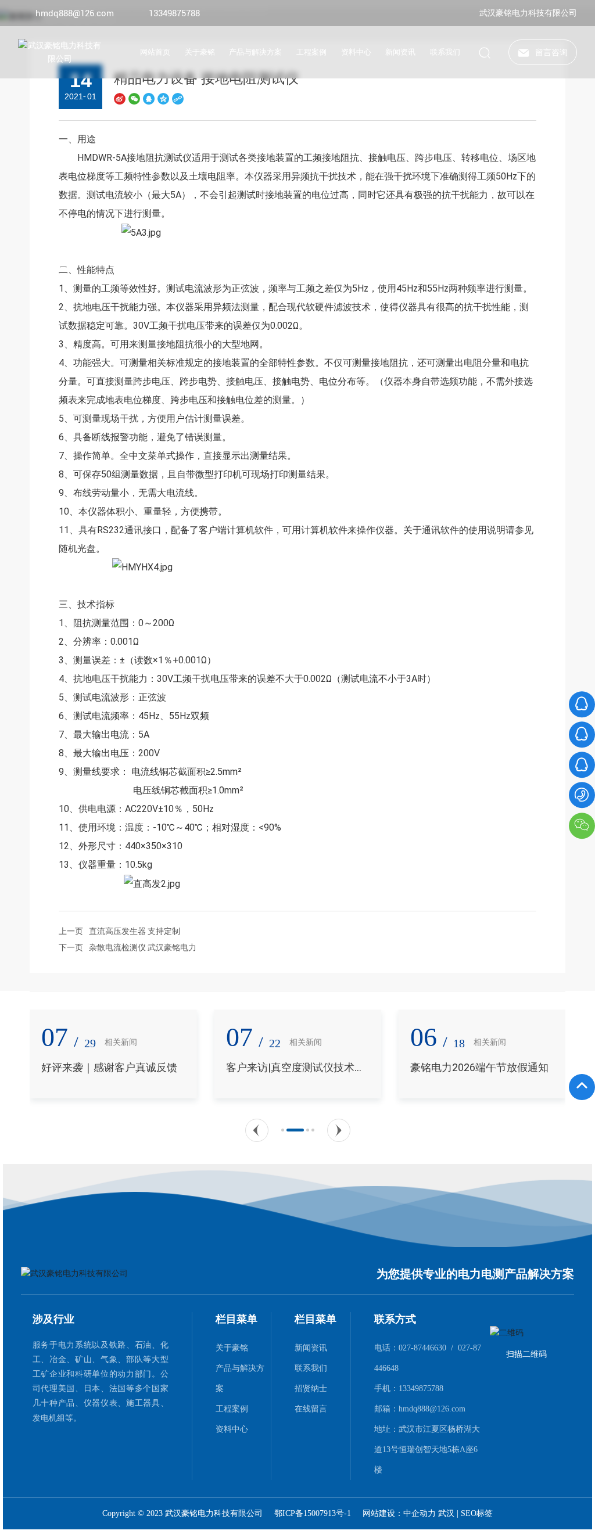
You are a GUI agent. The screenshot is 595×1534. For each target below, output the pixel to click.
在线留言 (311, 1408)
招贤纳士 (311, 1388)
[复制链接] (178, 98)
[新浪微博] (120, 98)
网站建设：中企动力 (400, 1513)
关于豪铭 (232, 1347)
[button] (256, 1130)
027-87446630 (422, 1347)
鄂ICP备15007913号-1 (312, 1514)
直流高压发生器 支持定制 (134, 931)
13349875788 (174, 13)
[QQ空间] (163, 98)
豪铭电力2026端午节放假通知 (477, 1067)
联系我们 (311, 1368)
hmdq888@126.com (74, 13)
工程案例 (232, 1408)
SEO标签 (477, 1513)
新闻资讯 (311, 1347)
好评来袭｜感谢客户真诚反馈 (107, 1067)
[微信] (134, 98)
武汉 (446, 1513)
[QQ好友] (149, 98)
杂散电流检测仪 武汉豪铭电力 (142, 947)
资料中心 (232, 1429)
